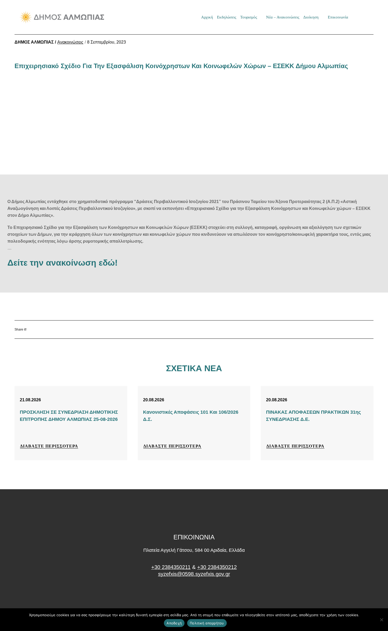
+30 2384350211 (171, 567)
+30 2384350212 (217, 567)
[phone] (367, 17)
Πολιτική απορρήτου (207, 623)
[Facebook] (46, 329)
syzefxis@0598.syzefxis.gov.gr (194, 574)
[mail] (358, 17)
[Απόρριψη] (381, 619)
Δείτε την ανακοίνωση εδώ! (62, 262)
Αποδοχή (174, 623)
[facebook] (194, 594)
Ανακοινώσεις (70, 42)
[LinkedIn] (77, 329)
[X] (61, 329)
